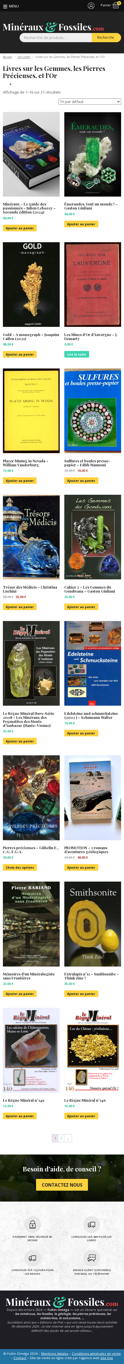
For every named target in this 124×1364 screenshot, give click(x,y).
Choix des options (20, 868)
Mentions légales (54, 1353)
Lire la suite (76, 354)
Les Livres (24, 57)
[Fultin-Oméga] (53, 27)
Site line (106, 1358)
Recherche (105, 37)
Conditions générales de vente (96, 1353)
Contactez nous (62, 1185)
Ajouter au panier (20, 228)
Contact (20, 1358)
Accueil (7, 57)
